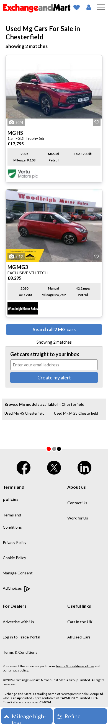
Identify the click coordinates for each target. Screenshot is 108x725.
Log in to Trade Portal (21, 637)
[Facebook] (23, 466)
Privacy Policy (14, 542)
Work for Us (77, 518)
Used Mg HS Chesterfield (24, 413)
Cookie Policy (14, 557)
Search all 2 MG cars (54, 329)
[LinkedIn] (84, 466)
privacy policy (18, 670)
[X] (54, 466)
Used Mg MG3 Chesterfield (76, 413)
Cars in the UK (79, 621)
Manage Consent (18, 573)
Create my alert (54, 377)
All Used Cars (79, 637)
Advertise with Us (18, 621)
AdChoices (13, 588)
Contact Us (77, 502)
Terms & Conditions (20, 652)
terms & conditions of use (75, 666)
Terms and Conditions (12, 521)
